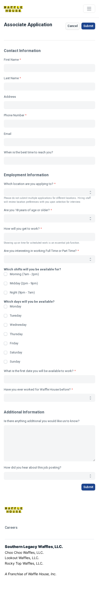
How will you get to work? (22, 228)
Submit (88, 26)
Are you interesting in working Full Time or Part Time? (40, 251)
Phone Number (14, 115)
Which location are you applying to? (28, 184)
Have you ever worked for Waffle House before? (37, 389)
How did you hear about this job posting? (32, 467)
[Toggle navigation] (89, 9)
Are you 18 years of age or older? (27, 210)
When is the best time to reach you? (28, 152)
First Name (11, 59)
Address (10, 96)
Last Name (11, 78)
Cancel (73, 26)
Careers (11, 527)
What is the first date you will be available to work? (39, 371)
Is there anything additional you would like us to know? (42, 421)
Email (7, 134)
